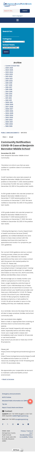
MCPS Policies (6, 397)
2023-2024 (9, 72)
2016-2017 (8, 87)
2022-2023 (9, 74)
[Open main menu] (17, 20)
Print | (4, 137)
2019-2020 (9, 81)
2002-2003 (9, 117)
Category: (7, 39)
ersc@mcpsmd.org (21, 419)
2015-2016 (8, 89)
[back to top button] (30, 401)
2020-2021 (8, 79)
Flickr (28, 424)
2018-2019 (8, 83)
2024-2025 (9, 70)
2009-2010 (9, 102)
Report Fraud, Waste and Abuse (12, 407)
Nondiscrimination (26, 435)
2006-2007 (9, 109)
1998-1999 (8, 126)
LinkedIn (23, 424)
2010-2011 (8, 100)
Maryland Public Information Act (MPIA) (15, 400)
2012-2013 (8, 96)
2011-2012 (8, 98)
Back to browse (8, 379)
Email (11, 137)
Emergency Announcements (11, 394)
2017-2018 (8, 85)
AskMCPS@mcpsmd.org (20, 416)
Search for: (7, 31)
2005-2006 (9, 111)
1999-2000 (9, 124)
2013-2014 (8, 94)
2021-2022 (8, 76)
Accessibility (24, 437)
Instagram (13, 424)
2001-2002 (9, 120)
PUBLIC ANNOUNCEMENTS (10, 133)
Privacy (23, 431)
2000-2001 (9, 122)
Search (24, 10)
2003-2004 (9, 115)
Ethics (31, 437)
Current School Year (12, 66)
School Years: (9, 45)
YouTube (18, 424)
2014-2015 (8, 91)
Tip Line (4, 404)
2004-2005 (9, 113)
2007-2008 (9, 107)
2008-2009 (9, 104)
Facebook (2, 424)
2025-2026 (9, 68)
